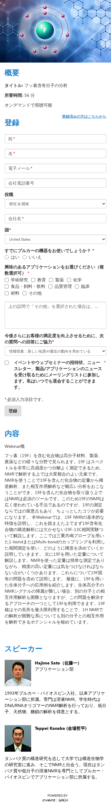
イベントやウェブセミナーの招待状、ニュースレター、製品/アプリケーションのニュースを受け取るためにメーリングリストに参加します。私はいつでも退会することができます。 (58, 374)
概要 (12, 72)
